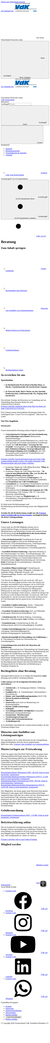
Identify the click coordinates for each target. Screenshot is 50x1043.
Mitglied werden (42, 865)
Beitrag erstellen (11, 1019)
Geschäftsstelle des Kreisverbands (23, 514)
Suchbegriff (5, 104)
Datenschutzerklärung (14, 1011)
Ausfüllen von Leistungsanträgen (31, 744)
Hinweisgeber (11, 1013)
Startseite (9, 149)
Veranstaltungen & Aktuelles (16, 153)
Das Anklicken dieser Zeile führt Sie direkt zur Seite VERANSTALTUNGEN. (23, 407)
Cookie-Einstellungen (14, 1017)
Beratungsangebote (13, 151)
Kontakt (9, 1006)
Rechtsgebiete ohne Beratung (16, 291)
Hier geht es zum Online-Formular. (19, 839)
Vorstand (9, 155)
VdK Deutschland (7, 100)
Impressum (10, 1008)
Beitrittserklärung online (14, 370)
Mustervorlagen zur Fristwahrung (18, 330)
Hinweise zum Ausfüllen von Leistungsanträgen (27, 309)
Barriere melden (11, 1015)
